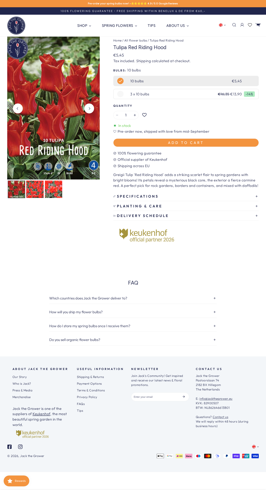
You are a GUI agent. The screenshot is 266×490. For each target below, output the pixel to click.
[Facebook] (9, 446)
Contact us (220, 417)
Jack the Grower (32, 456)
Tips (80, 410)
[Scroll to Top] (258, 476)
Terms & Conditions (91, 390)
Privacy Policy (87, 397)
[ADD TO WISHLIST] (144, 115)
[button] (258, 25)
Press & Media (22, 390)
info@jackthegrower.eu (216, 398)
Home (117, 40)
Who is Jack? (21, 383)
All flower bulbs (135, 40)
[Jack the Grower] (16, 25)
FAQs (81, 404)
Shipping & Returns (90, 377)
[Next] (89, 108)
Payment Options (89, 383)
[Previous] (18, 108)
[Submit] (184, 396)
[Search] (234, 25)
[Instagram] (20, 446)
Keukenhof (41, 414)
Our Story (19, 377)
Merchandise (21, 397)
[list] (53, 108)
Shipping (143, 61)
